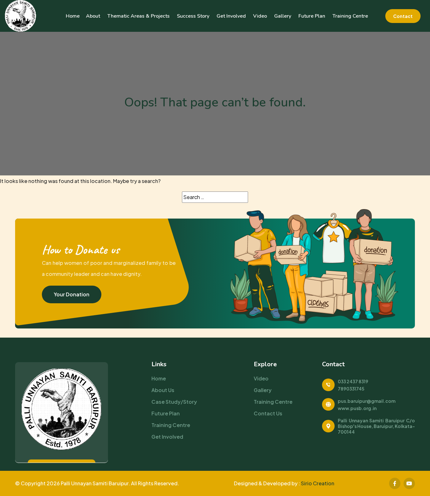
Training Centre (350, 16)
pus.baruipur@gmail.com (366, 401)
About (93, 16)
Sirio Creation (317, 483)
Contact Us (268, 413)
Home (73, 16)
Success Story (193, 16)
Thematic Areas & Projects (138, 16)
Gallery (282, 16)
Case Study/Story (174, 401)
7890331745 (351, 388)
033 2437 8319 (353, 381)
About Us (162, 390)
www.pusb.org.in (357, 408)
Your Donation (71, 294)
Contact (403, 16)
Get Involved (231, 16)
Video (260, 16)
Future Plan (311, 16)
